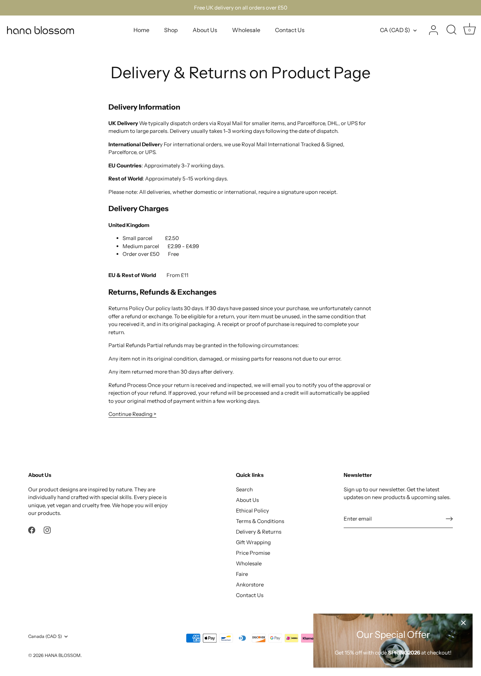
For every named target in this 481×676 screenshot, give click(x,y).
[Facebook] (31, 529)
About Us (205, 29)
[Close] (463, 623)
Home (141, 29)
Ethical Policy (252, 510)
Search (244, 489)
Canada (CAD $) (45, 636)
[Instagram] (47, 529)
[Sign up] (449, 518)
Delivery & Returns (258, 531)
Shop (171, 29)
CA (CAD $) (395, 29)
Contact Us (290, 29)
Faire (242, 574)
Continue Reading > (132, 414)
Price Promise (253, 552)
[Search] (451, 30)
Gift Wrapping (253, 542)
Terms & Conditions (260, 521)
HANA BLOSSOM (63, 655)
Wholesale (246, 29)
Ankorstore (250, 584)
